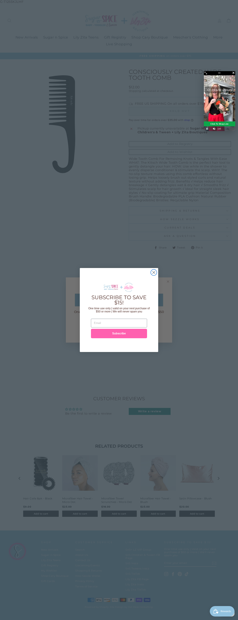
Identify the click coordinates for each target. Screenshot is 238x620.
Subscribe (119, 333)
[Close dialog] (154, 272)
